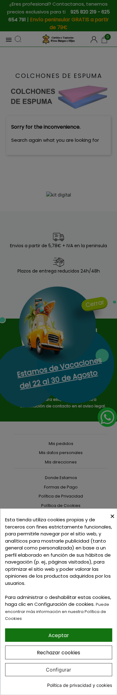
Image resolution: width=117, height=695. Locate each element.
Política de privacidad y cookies (79, 685)
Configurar (58, 670)
